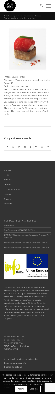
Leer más (34, 389)
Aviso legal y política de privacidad (21, 358)
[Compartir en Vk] (36, 146)
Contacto (8, 203)
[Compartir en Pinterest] (19, 146)
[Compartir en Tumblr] (30, 146)
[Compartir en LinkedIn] (25, 146)
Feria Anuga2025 (10, 225)
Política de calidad (13, 366)
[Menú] (47, 6)
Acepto (21, 389)
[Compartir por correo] (48, 146)
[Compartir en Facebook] (7, 146)
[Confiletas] (23, 6)
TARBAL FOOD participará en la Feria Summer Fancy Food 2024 (26, 247)
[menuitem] (40, 6)
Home (6, 175)
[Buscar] (40, 6)
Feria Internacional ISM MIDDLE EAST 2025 (19, 230)
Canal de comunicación (15, 362)
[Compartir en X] (13, 146)
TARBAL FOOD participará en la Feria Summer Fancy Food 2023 (26, 242)
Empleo (7, 199)
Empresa (8, 179)
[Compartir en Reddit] (42, 146)
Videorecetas (14, 189)
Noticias (7, 194)
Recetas (7, 184)
